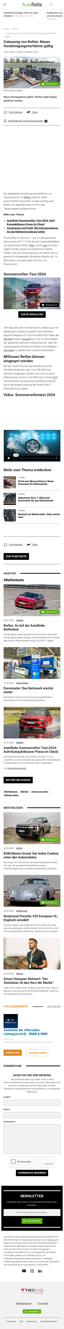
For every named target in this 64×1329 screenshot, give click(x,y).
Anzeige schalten (38, 1052)
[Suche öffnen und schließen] (50, 4)
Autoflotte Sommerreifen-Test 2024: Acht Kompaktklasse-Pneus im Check (31, 750)
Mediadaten (24, 1303)
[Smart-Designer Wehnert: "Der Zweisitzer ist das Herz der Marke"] (32, 953)
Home (6, 29)
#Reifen (19, 620)
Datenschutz (32, 1321)
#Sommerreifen (39, 791)
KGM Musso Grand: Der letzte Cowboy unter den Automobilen (31, 855)
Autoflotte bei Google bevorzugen (25, 120)
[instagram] (32, 1271)
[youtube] (24, 1271)
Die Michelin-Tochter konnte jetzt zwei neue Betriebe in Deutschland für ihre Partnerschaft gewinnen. (28, 698)
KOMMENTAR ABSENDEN (32, 1172)
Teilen (35, 112)
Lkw (45, 245)
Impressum (11, 1321)
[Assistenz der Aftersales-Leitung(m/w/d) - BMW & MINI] (11, 1021)
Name (6, 1109)
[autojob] (53, 1006)
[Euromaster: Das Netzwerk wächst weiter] (32, 663)
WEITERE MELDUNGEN (18, 780)
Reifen (15, 29)
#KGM (19, 848)
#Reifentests (14, 580)
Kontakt (43, 1303)
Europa (26, 339)
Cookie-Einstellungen (48, 1321)
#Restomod (21, 911)
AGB (21, 1321)
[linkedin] (40, 1271)
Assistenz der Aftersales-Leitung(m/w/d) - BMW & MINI (25, 1032)
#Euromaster (22, 683)
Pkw (32, 245)
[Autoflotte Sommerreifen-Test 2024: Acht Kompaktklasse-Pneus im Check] (32, 723)
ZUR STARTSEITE (16, 556)
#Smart (19, 973)
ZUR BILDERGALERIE (32, 314)
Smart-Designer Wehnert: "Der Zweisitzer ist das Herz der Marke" (28, 981)
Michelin (8, 339)
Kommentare (15, 112)
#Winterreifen (11, 795)
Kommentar (9, 1122)
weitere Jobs (12, 1052)
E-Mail (7, 1097)
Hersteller (9, 350)
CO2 (55, 377)
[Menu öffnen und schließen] (5, 5)
